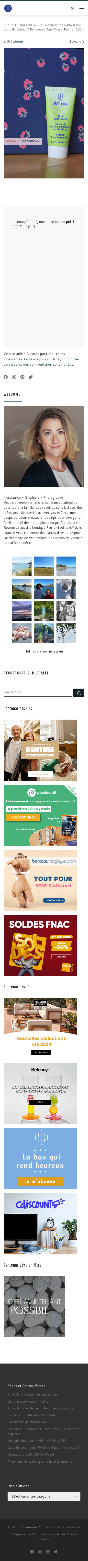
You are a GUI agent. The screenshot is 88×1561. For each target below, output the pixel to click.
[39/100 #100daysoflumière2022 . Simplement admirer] (22, 611)
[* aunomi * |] (8, 8)
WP (35, 1534)
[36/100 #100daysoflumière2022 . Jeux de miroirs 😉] (44, 633)
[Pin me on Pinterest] (22, 377)
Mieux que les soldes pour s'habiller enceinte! (40, 1461)
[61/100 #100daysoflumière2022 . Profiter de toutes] (44, 566)
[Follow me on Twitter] (31, 377)
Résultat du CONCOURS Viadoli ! (32, 1454)
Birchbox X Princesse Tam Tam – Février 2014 (47, 29)
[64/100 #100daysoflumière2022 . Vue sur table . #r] (66, 589)
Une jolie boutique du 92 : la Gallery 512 (37, 1440)
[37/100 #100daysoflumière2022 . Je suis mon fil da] (22, 566)
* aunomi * (31, 1527)
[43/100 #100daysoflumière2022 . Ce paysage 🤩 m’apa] (66, 566)
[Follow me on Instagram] (14, 377)
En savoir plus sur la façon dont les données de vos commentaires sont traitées (42, 361)
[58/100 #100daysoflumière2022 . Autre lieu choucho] (66, 633)
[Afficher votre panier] (72, 8)
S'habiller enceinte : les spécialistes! (33, 1394)
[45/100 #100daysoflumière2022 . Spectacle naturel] (22, 589)
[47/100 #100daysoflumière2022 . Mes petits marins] (44, 589)
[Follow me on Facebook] (6, 377)
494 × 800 (73, 25)
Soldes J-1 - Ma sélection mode (31, 1415)
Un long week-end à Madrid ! (29, 1401)
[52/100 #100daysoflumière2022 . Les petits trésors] (22, 633)
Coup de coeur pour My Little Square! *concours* (44, 1447)
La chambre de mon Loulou (27, 1422)
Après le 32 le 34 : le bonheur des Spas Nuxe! (41, 1408)
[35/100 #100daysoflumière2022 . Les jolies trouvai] (66, 611)
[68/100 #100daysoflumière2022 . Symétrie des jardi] (44, 611)
